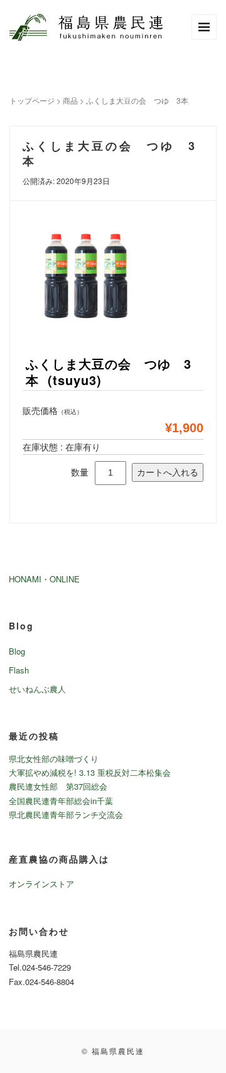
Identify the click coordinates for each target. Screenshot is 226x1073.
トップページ (32, 100)
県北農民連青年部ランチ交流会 (66, 814)
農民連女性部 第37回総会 (58, 786)
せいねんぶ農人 (37, 689)
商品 (70, 100)
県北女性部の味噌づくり (54, 759)
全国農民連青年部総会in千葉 (61, 801)
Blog (17, 651)
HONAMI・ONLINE (44, 579)
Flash (19, 670)
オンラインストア (41, 884)
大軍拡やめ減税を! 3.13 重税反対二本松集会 (90, 772)
